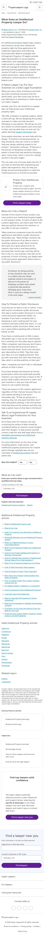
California (5, 628)
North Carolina (7, 653)
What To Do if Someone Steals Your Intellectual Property (23, 549)
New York (5, 650)
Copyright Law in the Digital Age (17, 594)
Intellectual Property (24, 13)
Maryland (5, 641)
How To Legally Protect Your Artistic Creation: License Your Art (22, 582)
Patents (30, 505)
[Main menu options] (4, 7)
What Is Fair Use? (11, 528)
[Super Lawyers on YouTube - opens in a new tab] (25, 908)
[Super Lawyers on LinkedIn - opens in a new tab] (31, 908)
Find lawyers (22, 495)
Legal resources (11, 13)
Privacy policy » (26, 926)
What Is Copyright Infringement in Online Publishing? (21, 599)
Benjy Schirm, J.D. (10, 30)
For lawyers (7, 884)
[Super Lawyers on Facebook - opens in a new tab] (13, 908)
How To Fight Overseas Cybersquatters (20, 567)
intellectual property (22, 453)
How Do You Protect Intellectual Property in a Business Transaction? (22, 554)
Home (3, 13)
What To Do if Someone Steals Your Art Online (22, 563)
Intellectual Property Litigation (13, 505)
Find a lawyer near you (22, 817)
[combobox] (22, 488)
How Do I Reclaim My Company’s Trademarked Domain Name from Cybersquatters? (23, 559)
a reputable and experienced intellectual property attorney (22, 435)
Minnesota (6, 644)
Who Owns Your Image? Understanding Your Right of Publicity (22, 577)
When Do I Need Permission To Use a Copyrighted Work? (19, 544)
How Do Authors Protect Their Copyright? (21, 571)
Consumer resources (11, 892)
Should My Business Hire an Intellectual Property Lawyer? (23, 538)
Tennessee (6, 665)
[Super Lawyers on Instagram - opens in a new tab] (19, 908)
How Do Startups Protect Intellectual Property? (23, 590)
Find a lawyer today (22, 202)
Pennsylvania (7, 662)
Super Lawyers (8, 876)
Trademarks (6, 682)
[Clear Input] (40, 488)
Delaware (5, 635)
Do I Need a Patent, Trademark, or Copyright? (22, 586)
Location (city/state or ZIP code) (12, 485)
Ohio (3, 656)
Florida (4, 638)
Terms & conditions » (12, 926)
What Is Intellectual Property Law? (18, 524)
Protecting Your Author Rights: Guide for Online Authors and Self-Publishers (23, 615)
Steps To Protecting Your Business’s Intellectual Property (23, 533)
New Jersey (6, 647)
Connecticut (6, 631)
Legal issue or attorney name (13, 844)
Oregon (5, 659)
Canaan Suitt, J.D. (35, 30)
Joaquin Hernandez (16, 37)
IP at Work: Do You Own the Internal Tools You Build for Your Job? (22, 610)
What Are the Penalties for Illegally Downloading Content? (23, 604)
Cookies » (37, 926)
